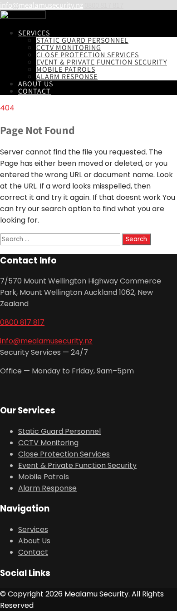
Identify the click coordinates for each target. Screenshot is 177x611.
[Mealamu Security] (22, 16)
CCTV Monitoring (68, 47)
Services (34, 33)
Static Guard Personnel (82, 40)
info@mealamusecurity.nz (41, 5)
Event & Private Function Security (101, 62)
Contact (34, 91)
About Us (35, 84)
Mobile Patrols (65, 69)
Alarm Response (67, 76)
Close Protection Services (87, 55)
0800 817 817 (103, 5)
